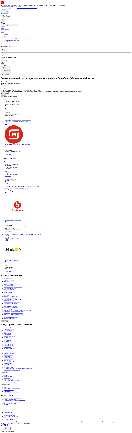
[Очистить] (3, 50)
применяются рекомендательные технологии (31, 421)
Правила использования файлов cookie (27, 8)
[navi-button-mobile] (2, 31)
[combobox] (8, 46)
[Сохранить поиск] (2, 54)
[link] (3, 23)
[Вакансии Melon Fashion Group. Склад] (67, 250)
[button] (2, 26)
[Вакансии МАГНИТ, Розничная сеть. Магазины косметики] (67, 134)
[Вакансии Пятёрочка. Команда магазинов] (67, 206)
